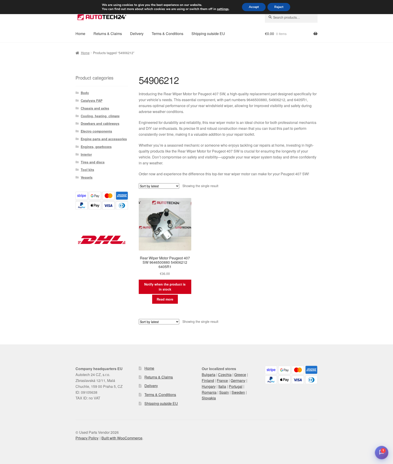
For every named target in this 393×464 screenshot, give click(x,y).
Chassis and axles (95, 108)
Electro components (96, 131)
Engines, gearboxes (96, 146)
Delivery (137, 33)
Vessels (87, 177)
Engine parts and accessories (104, 139)
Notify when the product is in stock (165, 287)
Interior (86, 154)
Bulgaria (208, 374)
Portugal (235, 386)
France (222, 380)
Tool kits (87, 169)
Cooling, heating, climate (100, 116)
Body (85, 92)
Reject (278, 7)
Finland (208, 380)
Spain (224, 392)
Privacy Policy (87, 438)
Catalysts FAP (91, 100)
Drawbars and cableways (100, 123)
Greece (240, 374)
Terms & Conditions (167, 33)
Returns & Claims (107, 33)
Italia (222, 386)
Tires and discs (93, 162)
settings (223, 9)
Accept (254, 7)
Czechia (225, 374)
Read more (165, 299)
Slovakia (209, 398)
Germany (238, 380)
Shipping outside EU (208, 33)
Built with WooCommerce (121, 438)
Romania (209, 392)
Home (80, 33)
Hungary (209, 386)
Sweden (238, 392)
